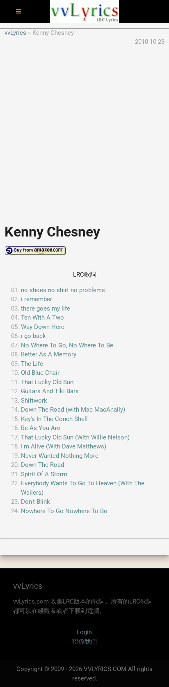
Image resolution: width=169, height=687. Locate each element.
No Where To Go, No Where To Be (67, 345)
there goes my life (45, 308)
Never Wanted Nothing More (59, 456)
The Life (32, 363)
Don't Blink (35, 501)
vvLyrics (15, 32)
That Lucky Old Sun (47, 382)
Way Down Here (42, 327)
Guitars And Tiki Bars (50, 391)
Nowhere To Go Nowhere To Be (64, 511)
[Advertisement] (84, 131)
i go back (33, 336)
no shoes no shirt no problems (63, 290)
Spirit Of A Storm (44, 474)
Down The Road (42, 465)
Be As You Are (40, 428)
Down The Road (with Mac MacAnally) (73, 409)
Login (84, 632)
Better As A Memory (48, 354)
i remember (36, 299)
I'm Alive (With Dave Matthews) (63, 446)
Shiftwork (34, 400)
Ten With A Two (42, 317)
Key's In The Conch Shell (54, 419)
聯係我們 (84, 641)
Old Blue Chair (40, 372)
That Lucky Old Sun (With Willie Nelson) (75, 437)
